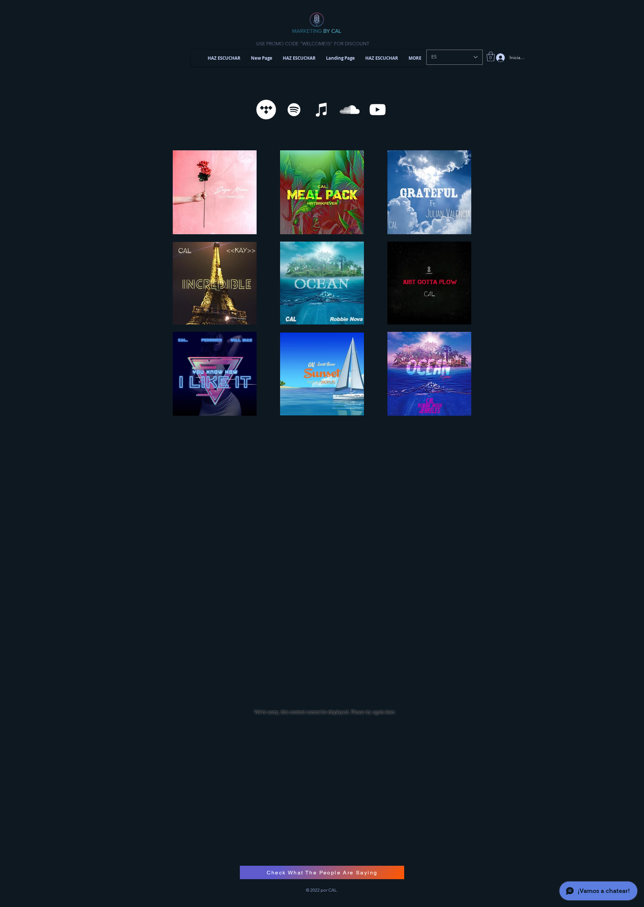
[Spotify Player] (325, 490)
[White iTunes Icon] (322, 109)
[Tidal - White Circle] (266, 109)
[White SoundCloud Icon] (350, 109)
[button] (491, 56)
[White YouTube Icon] (377, 109)
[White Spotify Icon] (294, 109)
